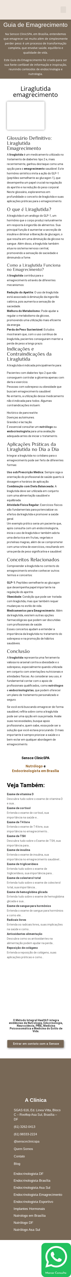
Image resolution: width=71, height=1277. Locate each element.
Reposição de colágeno (22, 947)
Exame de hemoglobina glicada (27, 892)
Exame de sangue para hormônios (29, 906)
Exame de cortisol (19, 808)
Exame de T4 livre (18, 822)
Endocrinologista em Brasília (35, 771)
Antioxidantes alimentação (24, 933)
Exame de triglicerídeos (22, 864)
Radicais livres (16, 919)
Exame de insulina (18, 850)
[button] (63, 9)
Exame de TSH (16, 836)
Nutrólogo (34, 766)
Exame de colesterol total (24, 878)
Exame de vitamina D (20, 794)
